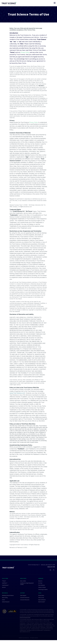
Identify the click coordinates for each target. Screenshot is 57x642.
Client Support (23, 595)
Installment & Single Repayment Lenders (27, 583)
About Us (40, 581)
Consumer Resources (24, 599)
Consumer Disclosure (24, 597)
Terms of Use (41, 597)
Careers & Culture (42, 587)
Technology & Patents (43, 589)
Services (4, 587)
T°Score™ (4, 581)
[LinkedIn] (50, 570)
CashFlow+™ (4, 583)
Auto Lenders (23, 581)
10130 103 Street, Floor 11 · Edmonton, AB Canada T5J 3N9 (41, 564)
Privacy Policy (25, 52)
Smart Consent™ (41, 601)
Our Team (40, 583)
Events (3, 599)
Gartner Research (5, 601)
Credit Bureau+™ (5, 585)
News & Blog (5, 597)
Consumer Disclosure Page (25, 617)
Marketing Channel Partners (8, 595)
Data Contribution (42, 599)
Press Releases (41, 585)
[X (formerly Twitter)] (53, 570)
